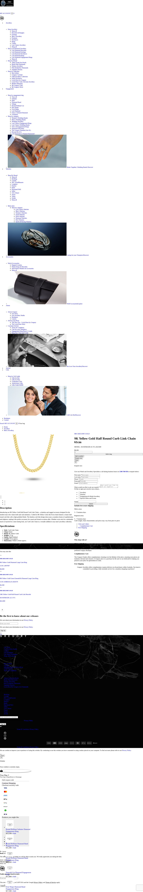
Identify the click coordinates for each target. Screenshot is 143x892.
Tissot (13, 194)
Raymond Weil (16, 189)
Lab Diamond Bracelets (19, 50)
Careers (14, 319)
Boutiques (15, 317)
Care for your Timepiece (19, 329)
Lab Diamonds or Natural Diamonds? (23, 134)
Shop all (14, 31)
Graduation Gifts (17, 381)
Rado (13, 187)
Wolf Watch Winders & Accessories (23, 268)
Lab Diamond (16, 111)
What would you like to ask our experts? (87, 487)
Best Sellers (15, 73)
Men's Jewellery (9, 430)
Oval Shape (15, 109)
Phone (76, 479)
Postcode (77, 481)
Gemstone (15, 114)
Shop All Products (9, 656)
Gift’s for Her (71, 415)
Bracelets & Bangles (18, 33)
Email (76, 483)
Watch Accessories (13, 263)
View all (14, 97)
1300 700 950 (123, 471)
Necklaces (15, 40)
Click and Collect (83, 524)
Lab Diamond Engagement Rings (22, 57)
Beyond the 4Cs (17, 132)
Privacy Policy (28, 620)
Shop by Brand (12, 61)
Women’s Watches (21, 213)
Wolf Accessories (72, 304)
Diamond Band (16, 102)
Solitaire (14, 99)
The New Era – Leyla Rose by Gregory (24, 322)
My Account (8, 663)
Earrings (14, 34)
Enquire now (78, 458)
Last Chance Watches (22, 209)
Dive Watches (20, 220)
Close (76, 460)
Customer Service (13, 326)
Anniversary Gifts (17, 383)
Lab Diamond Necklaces (19, 54)
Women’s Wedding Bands (20, 118)
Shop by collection (13, 71)
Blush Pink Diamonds (18, 64)
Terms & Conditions (18, 327)
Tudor (13, 196)
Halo (13, 100)
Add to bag (109, 454)
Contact (6, 420)
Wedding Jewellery (17, 121)
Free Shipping (82, 528)
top (1, 634)
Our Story (15, 313)
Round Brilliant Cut (18, 106)
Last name (78, 477)
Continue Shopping (9, 783)
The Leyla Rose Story (18, 324)
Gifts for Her (16, 378)
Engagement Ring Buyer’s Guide (22, 331)
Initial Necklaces (17, 78)
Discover (90, 167)
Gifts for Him (16, 380)
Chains (14, 43)
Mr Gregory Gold (17, 85)
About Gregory (12, 312)
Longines (14, 184)
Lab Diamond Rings (18, 55)
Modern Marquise (17, 83)
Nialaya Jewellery (17, 66)
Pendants (14, 38)
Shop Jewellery (12, 29)
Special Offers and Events (88, 498)
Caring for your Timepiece (75, 255)
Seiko (13, 191)
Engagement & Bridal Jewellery (90, 496)
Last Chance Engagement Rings (21, 123)
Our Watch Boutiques (10, 654)
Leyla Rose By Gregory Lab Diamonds (16, 687)
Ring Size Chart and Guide (20, 333)
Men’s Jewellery (17, 36)
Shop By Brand (12, 175)
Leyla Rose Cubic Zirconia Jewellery (23, 82)
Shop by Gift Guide (14, 376)
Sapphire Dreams (17, 69)
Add (14, 833)
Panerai (14, 186)
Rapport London (17, 265)
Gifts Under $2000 (17, 385)
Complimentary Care (86, 526)
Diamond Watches (21, 218)
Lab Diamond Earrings (19, 52)
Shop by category (13, 116)
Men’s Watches (20, 211)
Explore (80, 304)
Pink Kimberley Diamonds (20, 68)
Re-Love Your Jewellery (74, 366)
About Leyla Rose (13, 320)
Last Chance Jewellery (19, 45)
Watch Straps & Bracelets (19, 267)
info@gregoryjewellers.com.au (13, 667)
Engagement (10, 89)
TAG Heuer (15, 193)
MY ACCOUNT (5, 13)
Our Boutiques (8, 652)
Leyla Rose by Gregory (19, 80)
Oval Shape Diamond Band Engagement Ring (15, 888)
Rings (13, 41)
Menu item (11, 206)
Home (6, 427)
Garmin (14, 180)
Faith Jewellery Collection (20, 76)
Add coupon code (8, 780)
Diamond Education (18, 128)
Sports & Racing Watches (23, 221)
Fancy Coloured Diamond (20, 113)
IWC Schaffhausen (17, 182)
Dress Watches (20, 216)
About (8, 305)
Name (76, 502)
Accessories (9, 257)
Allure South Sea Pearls (19, 62)
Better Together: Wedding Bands (77, 167)
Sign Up (3, 630)
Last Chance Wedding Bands (21, 125)
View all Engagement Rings (20, 127)
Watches (8, 169)
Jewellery (9, 23)
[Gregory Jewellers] (2, 19)
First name (78, 475)
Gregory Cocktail (17, 75)
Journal (8, 368)
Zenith (14, 198)
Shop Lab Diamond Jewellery (17, 48)
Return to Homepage (15, 777)
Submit (91, 504)
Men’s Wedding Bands (19, 120)
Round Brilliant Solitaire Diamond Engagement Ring (18, 830)
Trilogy (14, 104)
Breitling (14, 179)
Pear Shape (15, 107)
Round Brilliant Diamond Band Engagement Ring (17, 845)
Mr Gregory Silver (17, 87)
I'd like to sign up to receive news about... (87, 489)
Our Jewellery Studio (18, 315)
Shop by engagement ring (16, 95)
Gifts (7, 370)
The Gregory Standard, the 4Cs (21, 130)
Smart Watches (20, 214)
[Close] (75, 531)
